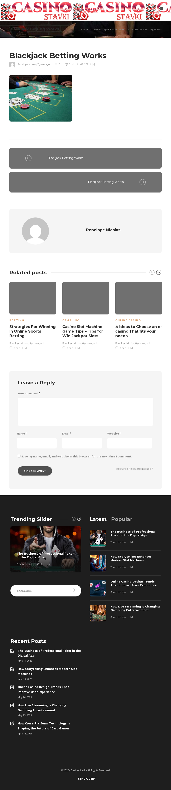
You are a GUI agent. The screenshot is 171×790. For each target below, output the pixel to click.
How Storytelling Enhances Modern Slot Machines (47, 671)
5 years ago (35, 343)
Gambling (70, 320)
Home (84, 29)
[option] (32, 315)
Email (66, 433)
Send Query (87, 778)
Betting (16, 320)
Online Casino (128, 320)
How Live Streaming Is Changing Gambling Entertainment (42, 707)
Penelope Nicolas (27, 64)
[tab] (98, 519)
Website (114, 433)
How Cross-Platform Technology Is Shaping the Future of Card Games (44, 725)
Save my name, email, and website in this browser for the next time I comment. (76, 456)
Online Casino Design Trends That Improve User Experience (43, 689)
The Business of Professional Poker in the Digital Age (49, 653)
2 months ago (24, 564)
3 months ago (118, 592)
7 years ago (44, 64)
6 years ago (88, 343)
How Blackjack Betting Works (110, 29)
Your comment (29, 393)
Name (22, 433)
